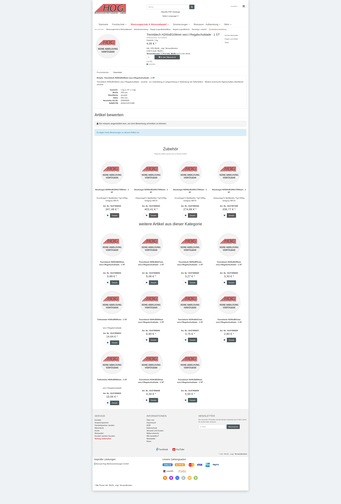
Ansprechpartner (102, 423)
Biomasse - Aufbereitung (206, 24)
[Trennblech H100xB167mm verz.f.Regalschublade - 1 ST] (190, 302)
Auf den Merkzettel (231, 35)
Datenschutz (152, 428)
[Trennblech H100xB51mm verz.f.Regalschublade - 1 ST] (229, 302)
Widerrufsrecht (153, 433)
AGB (148, 425)
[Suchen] (191, 7)
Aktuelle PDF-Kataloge (170, 12)
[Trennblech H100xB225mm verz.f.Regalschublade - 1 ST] (151, 362)
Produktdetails (103, 72)
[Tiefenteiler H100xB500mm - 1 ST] (112, 302)
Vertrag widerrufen (103, 439)
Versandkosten (241, 454)
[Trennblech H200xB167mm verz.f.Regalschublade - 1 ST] (151, 244)
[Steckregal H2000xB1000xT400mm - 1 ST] (112, 172)
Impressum (151, 423)
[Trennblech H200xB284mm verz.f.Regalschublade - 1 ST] (151, 302)
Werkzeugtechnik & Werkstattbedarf (149, 24)
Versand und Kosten (155, 431)
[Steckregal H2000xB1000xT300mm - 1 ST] (190, 172)
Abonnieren (233, 427)
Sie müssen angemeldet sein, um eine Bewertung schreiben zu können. (133, 123)
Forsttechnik (118, 24)
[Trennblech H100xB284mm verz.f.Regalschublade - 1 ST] (190, 362)
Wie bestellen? (153, 436)
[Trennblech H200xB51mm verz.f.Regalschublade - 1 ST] (190, 244)
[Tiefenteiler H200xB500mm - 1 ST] (112, 362)
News (149, 441)
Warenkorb (99, 428)
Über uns (150, 420)
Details (114, 215)
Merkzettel (99, 433)
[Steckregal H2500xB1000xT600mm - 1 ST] (151, 172)
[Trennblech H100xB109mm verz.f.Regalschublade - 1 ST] (229, 244)
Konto (97, 431)
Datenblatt (117, 72)
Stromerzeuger (180, 24)
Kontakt (98, 420)
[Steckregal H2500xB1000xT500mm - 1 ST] (229, 172)
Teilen (227, 43)
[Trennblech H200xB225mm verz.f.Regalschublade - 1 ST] (112, 244)
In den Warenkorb (168, 57)
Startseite (103, 24)
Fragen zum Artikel (231, 39)
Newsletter (151, 439)
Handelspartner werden (104, 425)
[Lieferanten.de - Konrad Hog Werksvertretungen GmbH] (111, 463)
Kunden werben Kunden (105, 436)
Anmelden (234, 6)
